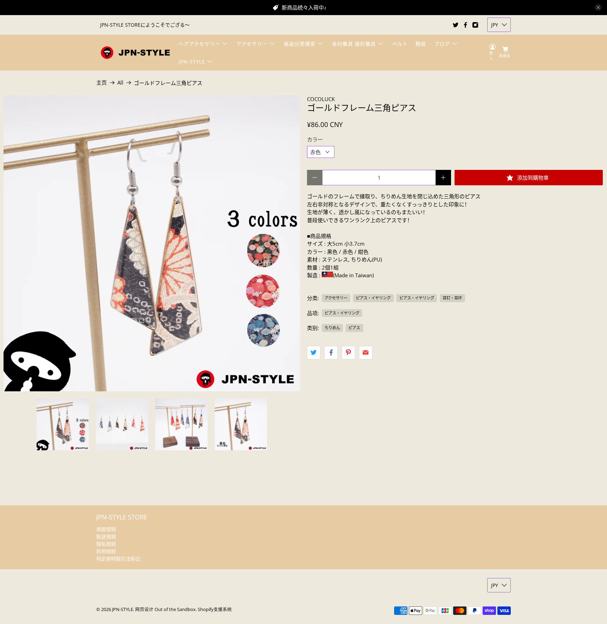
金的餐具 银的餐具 (354, 43)
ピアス (354, 327)
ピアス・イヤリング (373, 297)
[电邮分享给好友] (365, 352)
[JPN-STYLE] (135, 52)
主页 (101, 82)
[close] (598, 7)
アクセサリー (252, 43)
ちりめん (332, 327)
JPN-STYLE (191, 61)
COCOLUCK (321, 98)
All (120, 82)
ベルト (400, 43)
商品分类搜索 (299, 43)
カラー (315, 139)
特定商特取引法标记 (118, 558)
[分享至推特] (313, 352)
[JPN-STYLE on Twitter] (455, 25)
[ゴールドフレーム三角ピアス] (152, 243)
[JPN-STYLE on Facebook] (465, 25)
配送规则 (106, 536)
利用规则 (106, 551)
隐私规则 (106, 543)
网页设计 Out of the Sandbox (165, 609)
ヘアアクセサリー (199, 43)
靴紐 (421, 43)
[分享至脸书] (331, 352)
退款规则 (106, 529)
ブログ (442, 43)
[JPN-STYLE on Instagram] (475, 25)
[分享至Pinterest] (348, 352)
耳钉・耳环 (452, 297)
